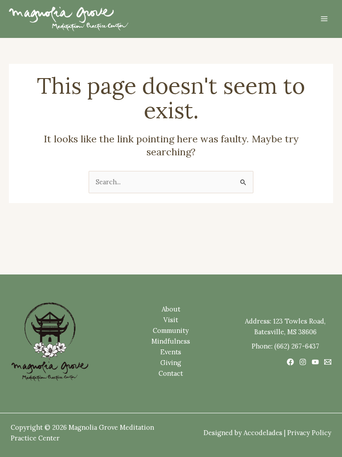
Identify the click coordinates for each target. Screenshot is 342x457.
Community (171, 330)
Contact (171, 373)
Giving (170, 362)
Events (170, 352)
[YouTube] (315, 362)
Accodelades (263, 432)
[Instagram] (302, 362)
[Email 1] (327, 362)
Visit (170, 320)
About (171, 309)
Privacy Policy (309, 432)
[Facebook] (290, 362)
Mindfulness (170, 341)
